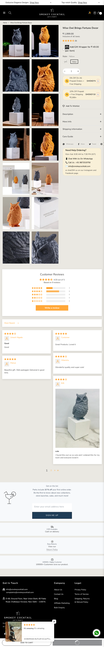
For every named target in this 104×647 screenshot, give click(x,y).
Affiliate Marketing (62, 603)
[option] (16, 41)
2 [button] (51, 470)
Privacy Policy (80, 589)
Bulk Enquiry (59, 607)
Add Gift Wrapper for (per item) (82, 48)
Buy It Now (86, 642)
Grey (65, 62)
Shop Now (21, 2)
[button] (69, 40)
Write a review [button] (52, 307)
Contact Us (58, 594)
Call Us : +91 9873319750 (79, 162)
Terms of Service (82, 594)
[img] (10, 333)
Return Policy (52, 549)
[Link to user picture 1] (77, 418)
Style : (69, 56)
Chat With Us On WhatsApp (80, 158)
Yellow (74, 62)
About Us (58, 589)
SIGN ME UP (52, 515)
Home (5, 23)
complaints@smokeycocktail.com (20, 592)
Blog (56, 598)
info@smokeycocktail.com (79, 166)
